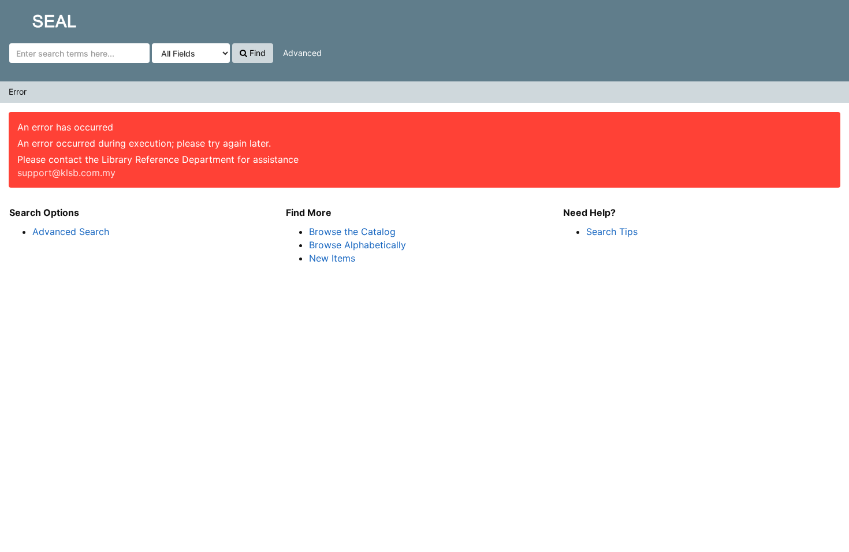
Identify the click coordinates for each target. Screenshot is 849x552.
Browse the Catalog (352, 231)
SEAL (32, 18)
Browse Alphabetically (357, 245)
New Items (332, 258)
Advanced (302, 53)
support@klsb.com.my (66, 172)
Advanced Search (70, 231)
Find (256, 53)
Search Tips (612, 231)
